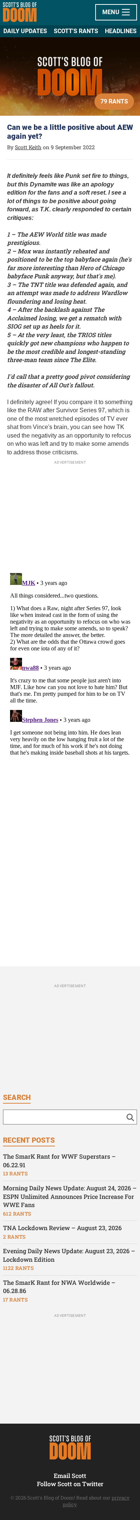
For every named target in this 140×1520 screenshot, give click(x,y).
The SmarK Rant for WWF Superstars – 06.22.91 (59, 1160)
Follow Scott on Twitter (70, 1484)
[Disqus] (70, 663)
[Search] (130, 1117)
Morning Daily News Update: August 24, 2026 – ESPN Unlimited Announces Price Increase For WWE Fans (70, 1196)
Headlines (121, 31)
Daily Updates (25, 31)
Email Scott (70, 1475)
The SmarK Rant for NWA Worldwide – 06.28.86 (59, 1287)
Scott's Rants (76, 31)
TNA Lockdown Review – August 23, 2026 (62, 1228)
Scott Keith (28, 147)
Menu (111, 12)
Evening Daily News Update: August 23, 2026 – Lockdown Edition (69, 1255)
